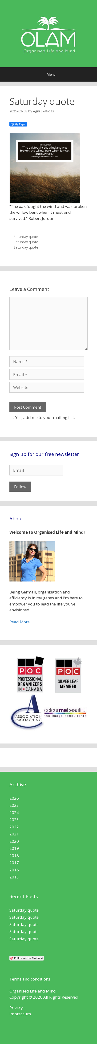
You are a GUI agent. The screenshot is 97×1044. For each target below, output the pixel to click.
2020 (14, 841)
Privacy (16, 1007)
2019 (14, 848)
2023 (14, 819)
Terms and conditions (29, 979)
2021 (14, 834)
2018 (14, 855)
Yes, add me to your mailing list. (45, 417)
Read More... (20, 622)
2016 (14, 870)
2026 (14, 798)
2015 (14, 877)
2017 (14, 862)
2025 (14, 805)
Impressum (20, 1013)
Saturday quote (26, 236)
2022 (14, 827)
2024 (14, 812)
